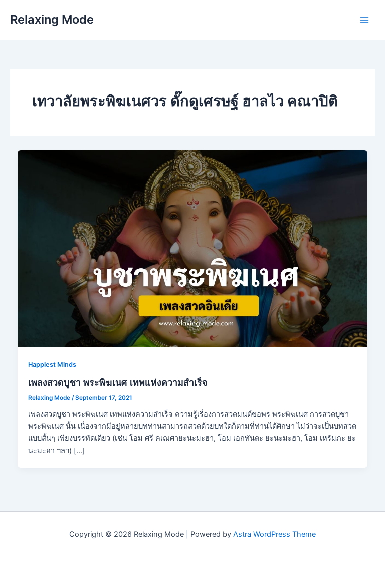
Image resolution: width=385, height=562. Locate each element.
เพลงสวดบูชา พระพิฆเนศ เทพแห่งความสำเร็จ (118, 382)
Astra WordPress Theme (274, 534)
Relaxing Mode (52, 19)
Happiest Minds (52, 364)
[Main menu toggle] (364, 20)
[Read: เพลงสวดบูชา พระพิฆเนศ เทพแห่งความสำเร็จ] (193, 248)
